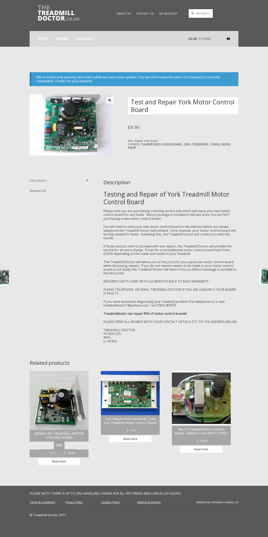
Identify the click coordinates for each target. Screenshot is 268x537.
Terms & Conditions (42, 502)
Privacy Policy (74, 502)
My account (168, 13)
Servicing (84, 38)
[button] (110, 100)
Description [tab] (38, 180)
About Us (124, 13)
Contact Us (145, 13)
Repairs (62, 38)
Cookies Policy (110, 502)
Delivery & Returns (149, 502)
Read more (59, 461)
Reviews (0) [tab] (38, 191)
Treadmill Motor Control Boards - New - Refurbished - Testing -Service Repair (179, 145)
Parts (43, 38)
